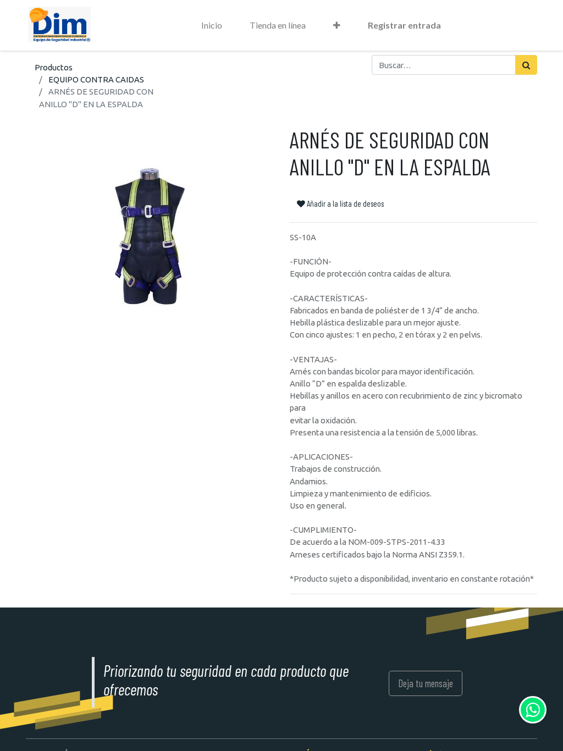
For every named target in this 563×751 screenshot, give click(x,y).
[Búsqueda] (526, 65)
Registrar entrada (404, 25)
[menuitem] (211, 25)
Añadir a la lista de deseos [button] (344, 203)
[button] (336, 25)
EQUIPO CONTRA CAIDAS (96, 79)
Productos (54, 67)
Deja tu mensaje (425, 683)
